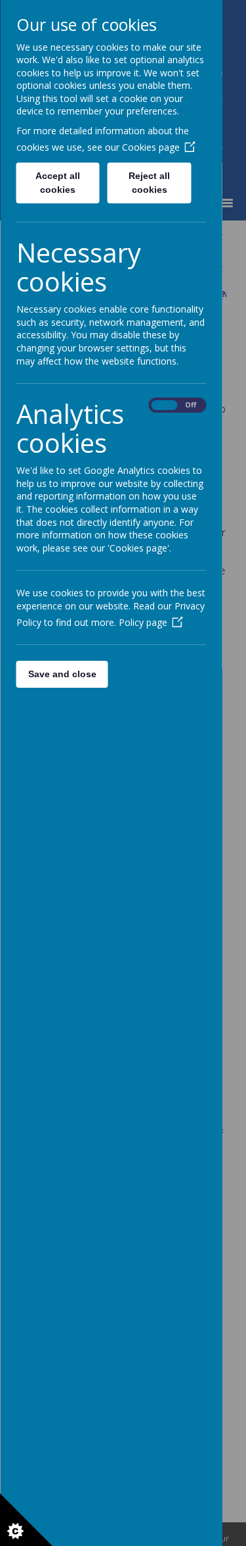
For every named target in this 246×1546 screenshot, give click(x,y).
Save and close (62, 674)
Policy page (142, 622)
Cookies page (150, 147)
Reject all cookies (149, 182)
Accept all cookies (57, 182)
